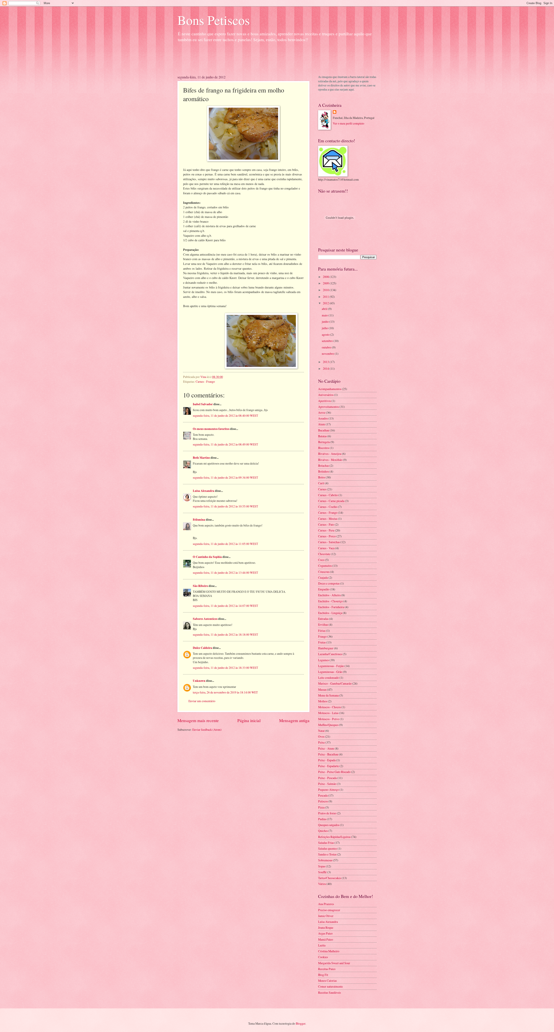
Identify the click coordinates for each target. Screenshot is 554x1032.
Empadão (323, 589)
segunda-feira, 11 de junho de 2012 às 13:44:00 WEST (225, 572)
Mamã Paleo (325, 939)
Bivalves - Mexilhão (330, 460)
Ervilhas (323, 624)
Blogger (300, 1023)
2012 (326, 303)
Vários (322, 884)
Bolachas (323, 465)
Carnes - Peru (326, 530)
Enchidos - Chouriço (330, 601)
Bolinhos (323, 471)
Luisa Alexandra (203, 491)
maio (325, 315)
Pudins (322, 819)
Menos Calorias (327, 981)
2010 (326, 290)
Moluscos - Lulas (328, 713)
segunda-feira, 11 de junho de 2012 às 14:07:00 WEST (225, 606)
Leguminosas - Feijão (331, 666)
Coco (321, 560)
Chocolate (324, 554)
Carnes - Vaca (326, 548)
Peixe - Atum (326, 748)
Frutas (322, 642)
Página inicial (249, 720)
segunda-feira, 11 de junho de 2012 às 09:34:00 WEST (225, 477)
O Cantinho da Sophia (207, 557)
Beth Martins (201, 457)
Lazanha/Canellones (330, 654)
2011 (326, 297)
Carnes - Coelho (327, 507)
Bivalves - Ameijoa (329, 454)
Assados (323, 418)
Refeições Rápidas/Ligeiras (334, 837)
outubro (327, 347)
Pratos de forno (327, 813)
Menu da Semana (328, 695)
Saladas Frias (326, 843)
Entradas (323, 619)
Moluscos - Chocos (329, 707)
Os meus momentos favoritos (211, 429)
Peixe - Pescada (327, 778)
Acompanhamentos (329, 389)
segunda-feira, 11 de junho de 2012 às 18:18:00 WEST (225, 634)
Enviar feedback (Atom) (207, 729)
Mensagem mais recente (198, 720)
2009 (326, 283)
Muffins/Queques (328, 725)
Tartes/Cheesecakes (329, 878)
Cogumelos (325, 566)
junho (325, 321)
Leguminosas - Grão (330, 672)
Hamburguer (325, 648)
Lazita (321, 945)
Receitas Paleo (326, 969)
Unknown (199, 681)
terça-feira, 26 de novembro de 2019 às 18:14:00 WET (225, 692)
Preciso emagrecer (329, 910)
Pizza (321, 807)
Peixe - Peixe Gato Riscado (334, 772)
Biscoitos (323, 448)
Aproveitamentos (328, 407)
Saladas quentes (327, 848)
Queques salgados (328, 825)
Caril (321, 483)
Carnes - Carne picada (331, 501)
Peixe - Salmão (327, 784)
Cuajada (323, 577)
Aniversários (325, 395)
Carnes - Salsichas (329, 542)
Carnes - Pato (326, 524)
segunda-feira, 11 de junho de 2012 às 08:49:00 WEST (225, 444)
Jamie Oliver (325, 916)
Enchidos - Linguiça (330, 613)
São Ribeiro (200, 586)
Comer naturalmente (330, 986)
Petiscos (323, 801)
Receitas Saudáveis (329, 992)
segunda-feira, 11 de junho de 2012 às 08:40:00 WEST (225, 415)
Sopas (321, 866)
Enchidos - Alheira (329, 595)
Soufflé (322, 872)
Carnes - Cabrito (328, 495)
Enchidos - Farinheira (331, 607)
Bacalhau (323, 430)
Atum (321, 424)
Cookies (323, 957)
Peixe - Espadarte (328, 766)
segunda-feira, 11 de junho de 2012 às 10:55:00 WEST (225, 506)
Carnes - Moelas (327, 519)
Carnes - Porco (327, 536)
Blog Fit (323, 975)
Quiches (323, 831)
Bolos (321, 477)
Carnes (322, 489)
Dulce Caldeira (202, 648)
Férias (321, 631)
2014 (326, 368)
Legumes (323, 660)
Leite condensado (328, 678)
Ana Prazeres (326, 904)
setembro (327, 341)
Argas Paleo (325, 933)
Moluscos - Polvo (328, 719)
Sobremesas (325, 860)
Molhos (322, 701)
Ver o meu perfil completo (348, 123)
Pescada (323, 795)
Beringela (324, 442)
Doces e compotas (329, 583)
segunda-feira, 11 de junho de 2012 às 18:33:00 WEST (225, 668)
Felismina (199, 519)
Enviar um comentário (201, 701)
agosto (326, 334)
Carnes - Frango (205, 381)
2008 (326, 277)
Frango (322, 636)
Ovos (321, 736)
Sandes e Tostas (327, 854)
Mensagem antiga (294, 720)
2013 (326, 362)
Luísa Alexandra (328, 922)
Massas (322, 689)
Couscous (324, 572)
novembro (328, 354)
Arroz (321, 412)
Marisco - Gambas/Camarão (335, 683)
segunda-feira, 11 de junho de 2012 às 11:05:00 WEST (225, 544)
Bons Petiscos (213, 20)
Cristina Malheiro (328, 951)
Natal (321, 731)
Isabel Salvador (203, 404)
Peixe (321, 742)
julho (325, 328)
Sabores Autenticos (205, 619)
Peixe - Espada (327, 760)
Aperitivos (324, 401)
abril (325, 309)
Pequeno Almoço (328, 789)
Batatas (322, 436)
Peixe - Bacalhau (328, 754)
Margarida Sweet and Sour (334, 963)
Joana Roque (325, 927)
